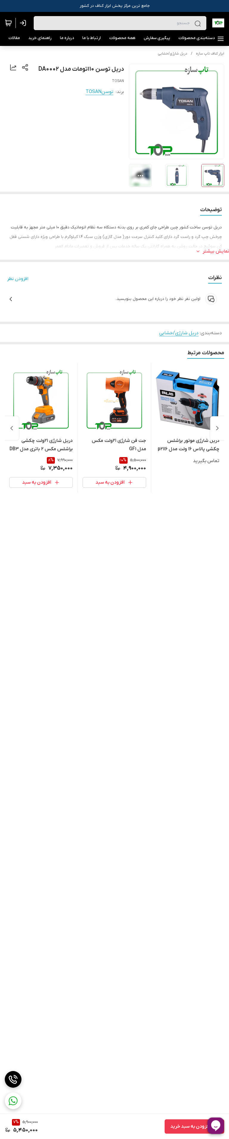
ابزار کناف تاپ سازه (210, 53)
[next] (11, 428)
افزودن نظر (17, 279)
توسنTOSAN (99, 92)
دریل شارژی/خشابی (172, 53)
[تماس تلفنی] (13, 1079)
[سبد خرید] (8, 23)
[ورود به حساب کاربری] (24, 23)
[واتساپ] (13, 1100)
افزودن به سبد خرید (190, 1126)
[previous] (217, 428)
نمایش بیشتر (216, 251)
